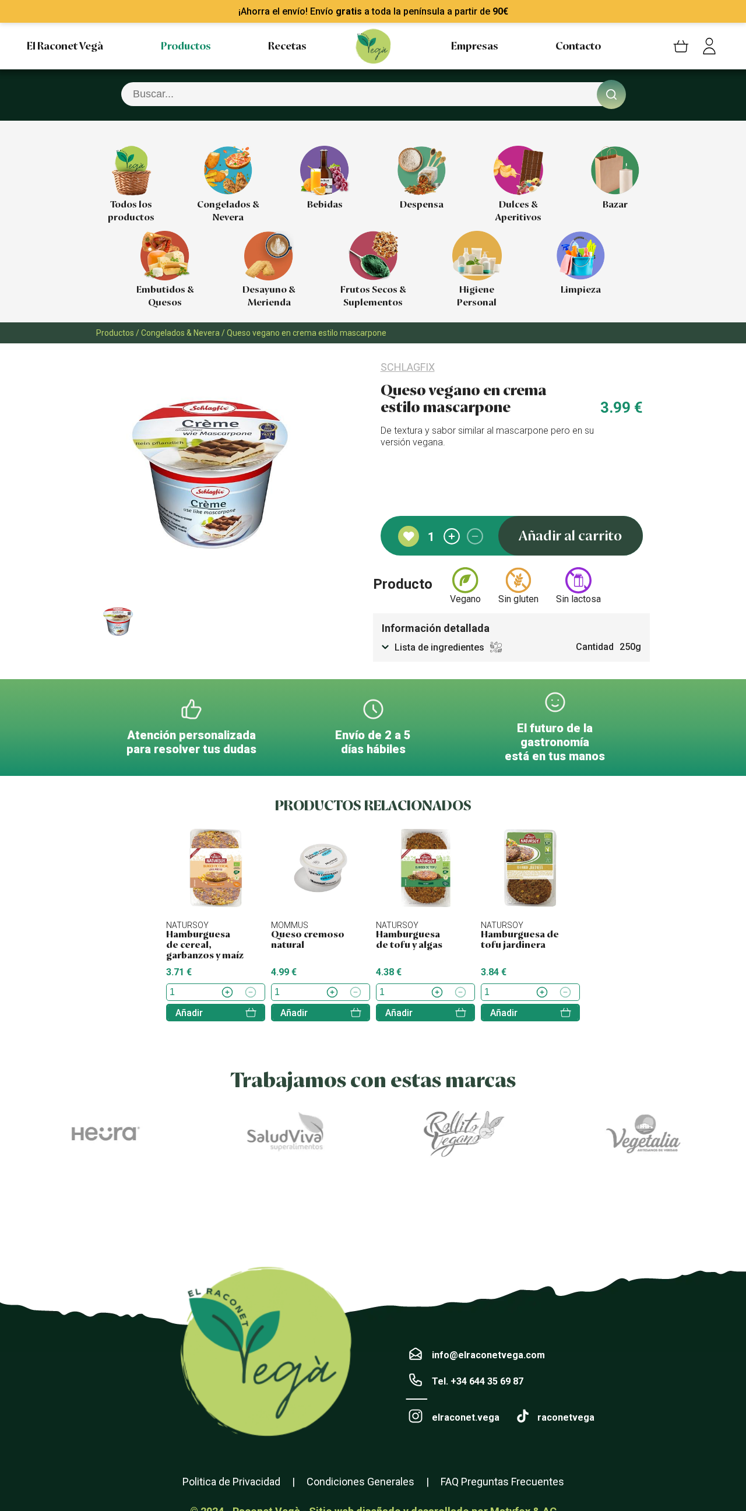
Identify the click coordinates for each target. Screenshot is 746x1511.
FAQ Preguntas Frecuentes (502, 1481)
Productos (186, 46)
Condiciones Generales (360, 1481)
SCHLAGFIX (408, 367)
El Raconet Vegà (65, 46)
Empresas (474, 46)
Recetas (287, 46)
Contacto (578, 46)
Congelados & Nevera (180, 333)
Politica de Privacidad (231, 1481)
